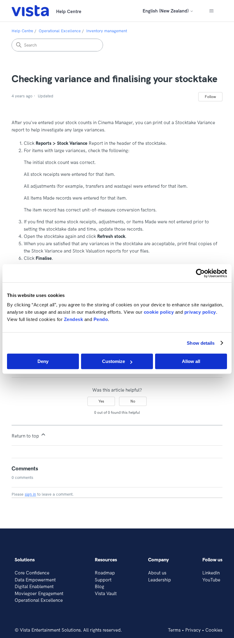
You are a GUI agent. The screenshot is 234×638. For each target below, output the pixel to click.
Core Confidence (32, 573)
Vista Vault (106, 593)
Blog (99, 586)
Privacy (193, 630)
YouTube (211, 580)
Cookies (213, 630)
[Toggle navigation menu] (211, 11)
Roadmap (105, 573)
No (132, 401)
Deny (42, 361)
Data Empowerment (35, 580)
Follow (210, 96)
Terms (174, 630)
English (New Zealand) (166, 10)
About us (157, 573)
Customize (113, 361)
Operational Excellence (60, 30)
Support (103, 580)
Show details (200, 343)
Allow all (191, 361)
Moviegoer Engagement (39, 593)
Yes (101, 401)
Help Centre (22, 30)
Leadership (159, 580)
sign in (30, 494)
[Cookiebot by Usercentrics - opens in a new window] (200, 273)
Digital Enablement (34, 586)
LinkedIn (211, 573)
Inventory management (106, 30)
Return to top (26, 436)
